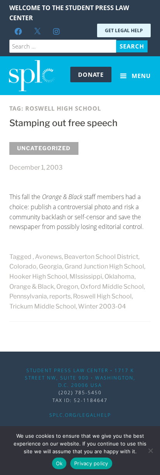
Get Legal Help (124, 30)
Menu (140, 76)
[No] (150, 450)
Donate (91, 74)
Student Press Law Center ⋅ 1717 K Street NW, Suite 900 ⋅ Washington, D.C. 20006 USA (80, 377)
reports (60, 296)
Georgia (50, 266)
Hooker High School (38, 276)
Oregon (67, 286)
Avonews (48, 256)
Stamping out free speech (63, 123)
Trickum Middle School (42, 306)
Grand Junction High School (104, 266)
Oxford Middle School (112, 286)
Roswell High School (102, 296)
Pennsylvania (28, 296)
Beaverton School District (101, 256)
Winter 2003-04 (102, 306)
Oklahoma (119, 276)
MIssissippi (86, 276)
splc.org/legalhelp (80, 415)
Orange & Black (31, 286)
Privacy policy (91, 463)
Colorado (23, 266)
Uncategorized (44, 148)
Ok (59, 463)
